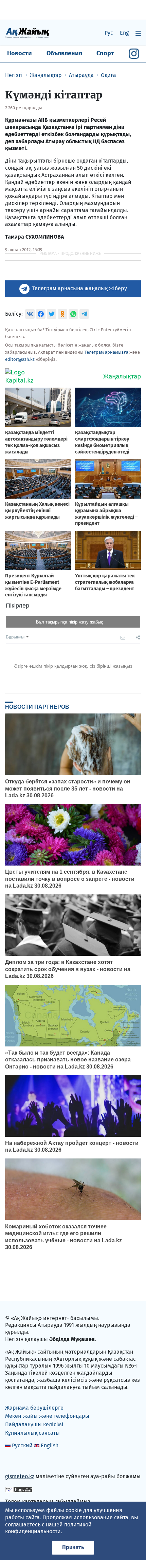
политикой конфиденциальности (48, 1528)
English (49, 1445)
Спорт (105, 53)
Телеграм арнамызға (106, 352)
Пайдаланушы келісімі (34, 1424)
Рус (109, 33)
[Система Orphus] (18, 1489)
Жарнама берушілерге (34, 1408)
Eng (124, 33)
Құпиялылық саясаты (32, 1433)
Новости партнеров (37, 706)
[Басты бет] (27, 33)
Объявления (64, 53)
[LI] (20, 1462)
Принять (73, 1547)
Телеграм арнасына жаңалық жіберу (79, 288)
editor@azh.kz (20, 359)
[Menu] (138, 33)
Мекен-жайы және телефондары (47, 1416)
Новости (19, 53)
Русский (22, 1445)
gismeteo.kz (19, 1476)
